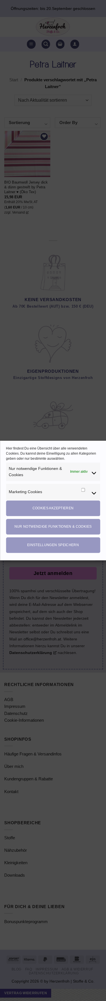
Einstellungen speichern (53, 545)
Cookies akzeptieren (53, 508)
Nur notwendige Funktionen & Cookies (53, 527)
